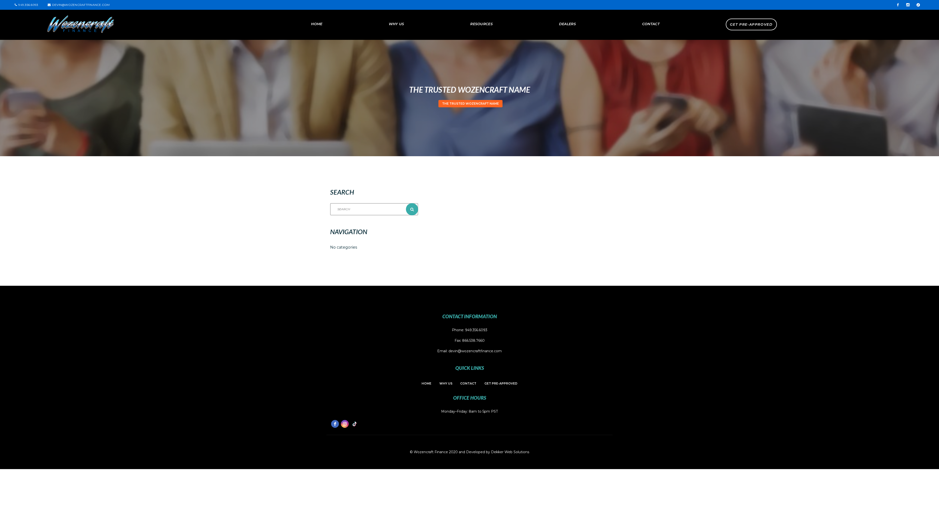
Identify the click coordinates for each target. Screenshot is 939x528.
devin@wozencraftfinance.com (81, 5)
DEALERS (567, 24)
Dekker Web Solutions (510, 452)
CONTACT (651, 24)
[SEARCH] (412, 209)
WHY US (396, 24)
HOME (316, 24)
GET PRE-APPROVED (751, 24)
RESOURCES (481, 24)
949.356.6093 (476, 330)
